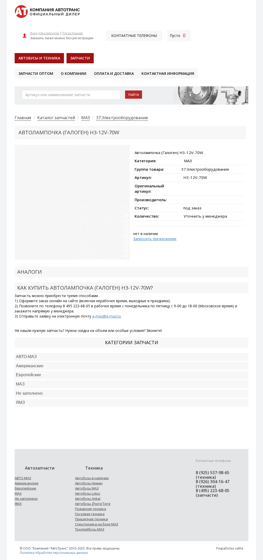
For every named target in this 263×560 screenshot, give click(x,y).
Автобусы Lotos (87, 493)
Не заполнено (29, 393)
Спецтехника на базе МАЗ (96, 524)
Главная (23, 117)
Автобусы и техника (39, 58)
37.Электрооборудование (122, 117)
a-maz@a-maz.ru (106, 316)
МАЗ (85, 117)
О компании (73, 73)
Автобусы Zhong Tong (92, 503)
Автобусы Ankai (87, 498)
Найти (133, 94)
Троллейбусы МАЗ (89, 529)
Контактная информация (168, 73)
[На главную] (47, 11)
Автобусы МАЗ (87, 488)
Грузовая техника (90, 514)
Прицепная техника (91, 519)
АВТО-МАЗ (26, 356)
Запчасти (80, 58)
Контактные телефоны (134, 35)
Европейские (28, 375)
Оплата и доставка (114, 73)
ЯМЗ (18, 503)
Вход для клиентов (44, 33)
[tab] (131, 357)
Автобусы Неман (88, 483)
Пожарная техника (90, 508)
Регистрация (72, 33)
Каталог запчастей (56, 117)
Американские (29, 366)
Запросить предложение (154, 238)
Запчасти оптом (35, 73)
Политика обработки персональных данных (54, 553)
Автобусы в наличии (92, 478)
